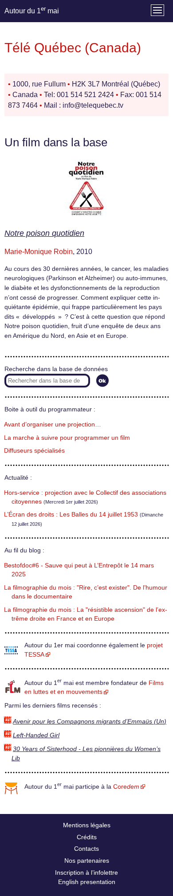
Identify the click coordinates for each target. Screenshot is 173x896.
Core (126, 786)
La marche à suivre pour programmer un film (67, 437)
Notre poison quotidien (44, 233)
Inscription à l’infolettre (86, 872)
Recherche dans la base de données (56, 369)
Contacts (86, 848)
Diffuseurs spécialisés (34, 450)
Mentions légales (86, 825)
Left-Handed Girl (36, 735)
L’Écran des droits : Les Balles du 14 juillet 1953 (71, 514)
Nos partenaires (86, 860)
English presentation (86, 881)
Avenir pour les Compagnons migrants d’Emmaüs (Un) (89, 721)
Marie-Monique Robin (38, 251)
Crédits (87, 837)
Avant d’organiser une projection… (52, 424)
